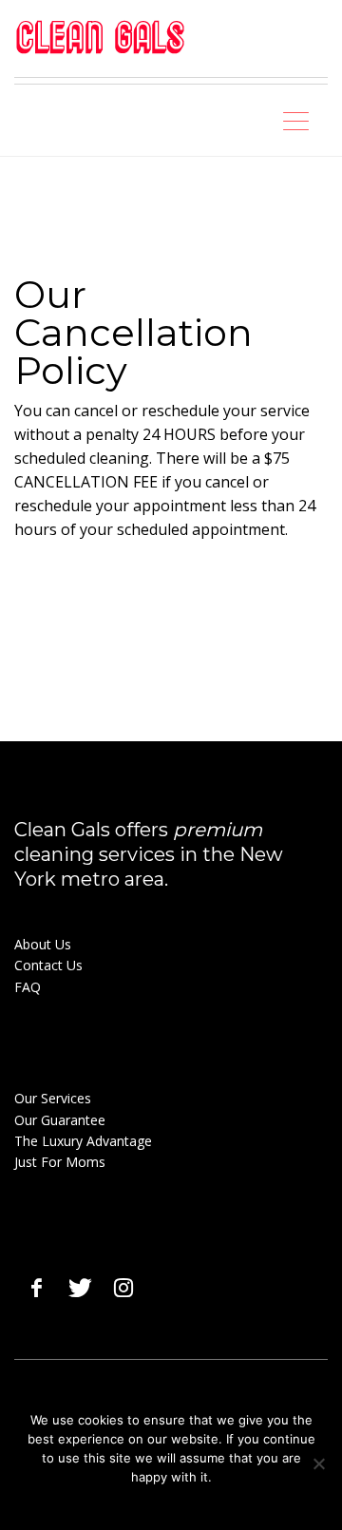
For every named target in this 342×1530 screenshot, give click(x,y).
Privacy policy (184, 1501)
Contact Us (48, 965)
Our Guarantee (59, 1120)
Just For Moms (59, 1162)
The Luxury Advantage (83, 1141)
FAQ (27, 987)
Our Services (52, 1098)
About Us (42, 944)
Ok (127, 1501)
